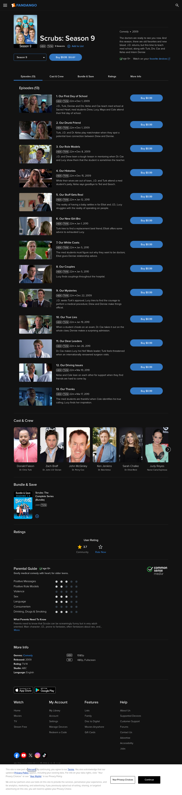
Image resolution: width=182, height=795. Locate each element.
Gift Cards (90, 732)
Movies (18, 715)
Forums (124, 726)
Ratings (112, 76)
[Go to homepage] (24, 5)
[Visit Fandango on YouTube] (24, 755)
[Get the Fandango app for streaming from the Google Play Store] (45, 690)
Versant (32, 769)
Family (88, 715)
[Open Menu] (5, 5)
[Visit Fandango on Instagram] (37, 755)
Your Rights (35, 776)
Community (82, 552)
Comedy (28, 655)
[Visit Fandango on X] (31, 755)
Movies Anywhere (94, 726)
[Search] (177, 5)
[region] (91, 779)
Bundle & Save (86, 76)
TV (15, 721)
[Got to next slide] (168, 449)
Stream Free (20, 726)
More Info (135, 76)
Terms (71, 769)
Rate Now (100, 552)
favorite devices (158, 58)
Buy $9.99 (69, 57)
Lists (87, 710)
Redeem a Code (58, 732)
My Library (54, 710)
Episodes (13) (28, 76)
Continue (149, 779)
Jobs (122, 748)
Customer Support (130, 721)
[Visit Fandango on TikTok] (44, 755)
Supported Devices (130, 715)
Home (17, 710)
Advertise (125, 737)
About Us (125, 710)
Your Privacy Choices (122, 779)
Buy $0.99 (146, 98)
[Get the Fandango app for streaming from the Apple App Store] (23, 690)
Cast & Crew (56, 76)
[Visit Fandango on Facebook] (17, 755)
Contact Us (126, 732)
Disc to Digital (92, 721)
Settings (53, 721)
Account (53, 715)
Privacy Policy (21, 772)
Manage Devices (58, 726)
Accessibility (126, 743)
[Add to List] (37, 516)
